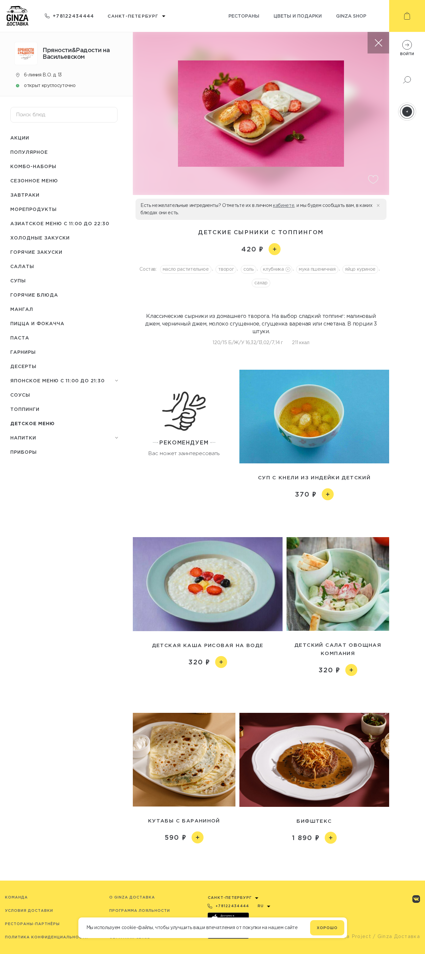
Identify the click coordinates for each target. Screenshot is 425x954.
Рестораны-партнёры (32, 924)
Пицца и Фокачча (37, 323)
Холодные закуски (40, 237)
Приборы (23, 451)
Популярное (29, 151)
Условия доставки (29, 910)
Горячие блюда (34, 294)
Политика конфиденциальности (46, 937)
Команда (16, 897)
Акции (19, 137)
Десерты (23, 366)
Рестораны (243, 15)
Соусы (20, 394)
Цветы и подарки (298, 15)
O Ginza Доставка (132, 897)
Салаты (22, 266)
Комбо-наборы (33, 166)
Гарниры (23, 351)
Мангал (21, 309)
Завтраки (25, 194)
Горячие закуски (36, 251)
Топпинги (25, 409)
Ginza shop (351, 15)
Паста (19, 337)
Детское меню (32, 423)
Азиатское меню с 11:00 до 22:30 (59, 223)
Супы (18, 280)
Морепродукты (33, 209)
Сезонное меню (34, 180)
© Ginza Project (350, 936)
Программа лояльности (139, 910)
